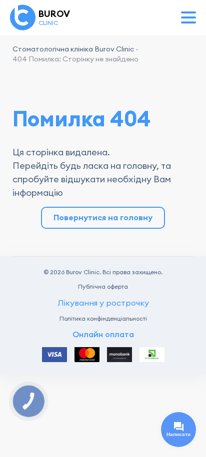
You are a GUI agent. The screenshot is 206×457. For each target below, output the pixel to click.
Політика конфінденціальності (103, 318)
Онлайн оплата (103, 334)
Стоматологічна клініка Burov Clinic (73, 49)
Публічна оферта (103, 286)
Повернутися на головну (103, 217)
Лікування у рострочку (103, 303)
